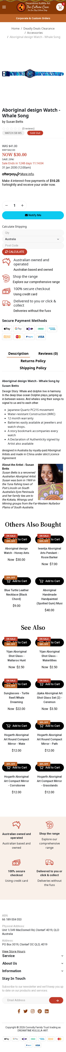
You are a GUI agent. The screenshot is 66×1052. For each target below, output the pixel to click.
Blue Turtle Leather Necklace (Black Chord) (16, 595)
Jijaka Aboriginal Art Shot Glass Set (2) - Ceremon (49, 698)
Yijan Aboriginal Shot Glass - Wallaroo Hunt (16, 656)
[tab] (18, 353)
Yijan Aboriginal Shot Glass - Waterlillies (49, 656)
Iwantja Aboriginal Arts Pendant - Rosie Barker (49, 553)
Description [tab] (18, 353)
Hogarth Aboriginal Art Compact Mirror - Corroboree (16, 781)
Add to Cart (19, 581)
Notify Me (34, 215)
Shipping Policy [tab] (33, 368)
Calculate (16, 251)
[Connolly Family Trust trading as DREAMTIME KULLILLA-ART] (33, 6)
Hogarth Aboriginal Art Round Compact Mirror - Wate (16, 739)
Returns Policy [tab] (33, 360)
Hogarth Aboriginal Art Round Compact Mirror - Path (49, 739)
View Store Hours (13, 951)
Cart (60, 7)
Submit (56, 1000)
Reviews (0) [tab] (48, 353)
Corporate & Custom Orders (33, 18)
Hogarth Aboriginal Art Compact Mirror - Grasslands (49, 781)
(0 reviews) (28, 128)
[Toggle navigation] (4, 7)
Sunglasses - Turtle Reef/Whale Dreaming (16, 698)
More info (27, 174)
